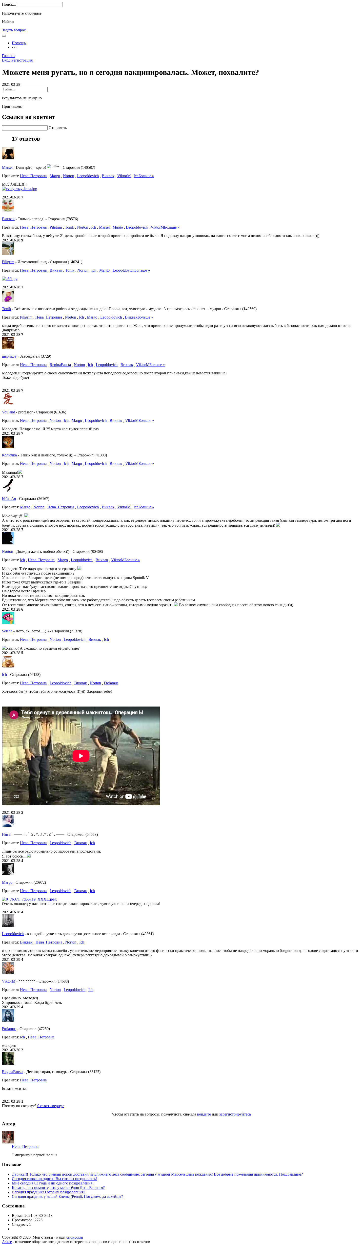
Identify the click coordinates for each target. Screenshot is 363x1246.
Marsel (7, 167)
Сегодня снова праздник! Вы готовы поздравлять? (54, 1179)
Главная (8, 56)
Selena (7, 631)
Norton (68, 176)
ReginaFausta (60, 365)
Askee (7, 1242)
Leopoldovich (88, 176)
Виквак (108, 176)
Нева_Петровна (33, 176)
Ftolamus (111, 683)
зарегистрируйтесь (235, 1114)
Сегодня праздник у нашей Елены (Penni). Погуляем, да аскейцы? (67, 1196)
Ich (136, 176)
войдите (204, 1114)
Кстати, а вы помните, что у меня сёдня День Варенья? (58, 1187)
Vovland (8, 412)
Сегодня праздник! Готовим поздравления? (48, 1192)
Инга (6, 834)
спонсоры (74, 1237)
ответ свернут (50, 1106)
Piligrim (56, 227)
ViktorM (124, 176)
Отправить (58, 128)
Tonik (69, 227)
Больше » (146, 176)
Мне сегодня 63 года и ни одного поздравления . (53, 1183)
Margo (55, 176)
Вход (6, 60)
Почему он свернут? (19, 1106)
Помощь (19, 43)
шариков (9, 356)
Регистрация (22, 60)
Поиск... (9, 4)
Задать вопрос (14, 30)
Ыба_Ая (9, 498)
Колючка (9, 455)
